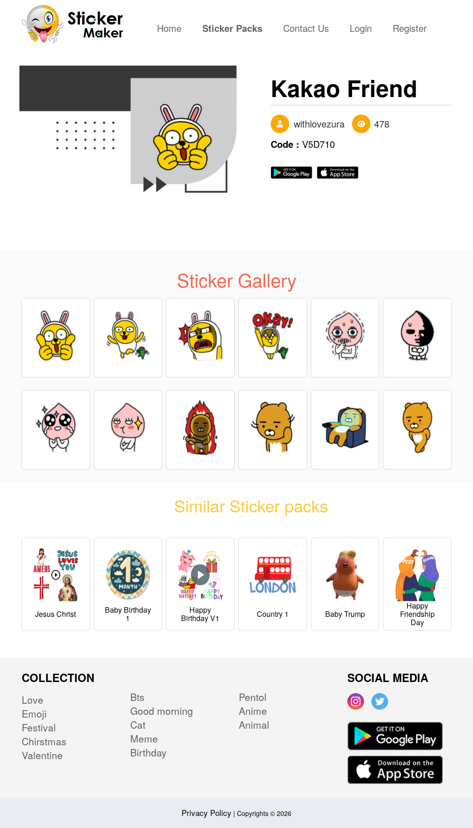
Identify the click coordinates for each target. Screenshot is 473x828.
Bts (137, 697)
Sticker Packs (232, 29)
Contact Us (306, 29)
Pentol (253, 697)
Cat (138, 724)
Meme (144, 738)
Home (171, 29)
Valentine (42, 755)
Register (410, 29)
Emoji (34, 713)
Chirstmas (44, 741)
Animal (254, 724)
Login (361, 29)
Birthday (148, 752)
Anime (253, 711)
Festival (39, 727)
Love (32, 699)
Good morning (161, 711)
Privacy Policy (206, 812)
